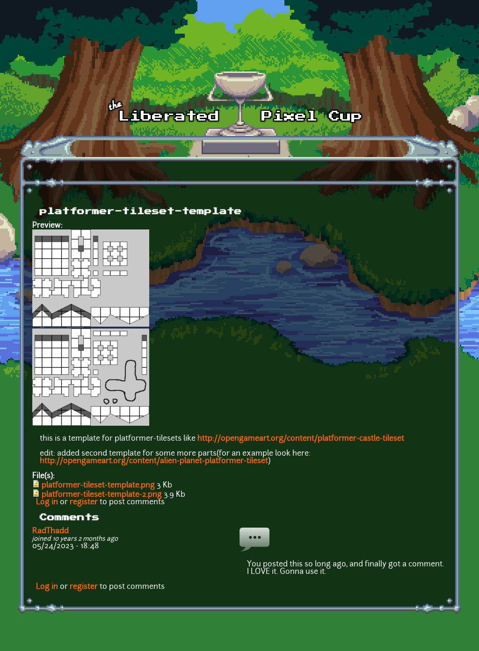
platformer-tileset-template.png (98, 485)
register (84, 502)
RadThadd (50, 531)
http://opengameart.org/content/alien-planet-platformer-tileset (154, 461)
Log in (47, 502)
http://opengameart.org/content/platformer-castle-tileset (300, 439)
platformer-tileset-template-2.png (102, 495)
